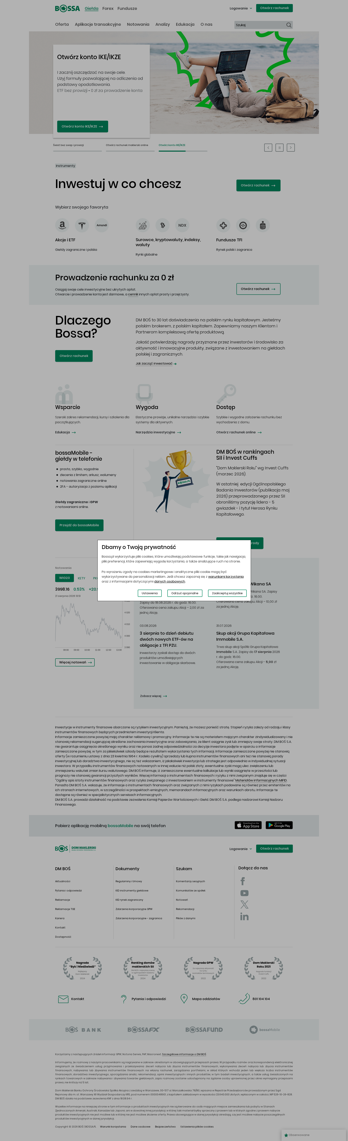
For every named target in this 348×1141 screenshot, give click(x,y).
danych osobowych (169, 581)
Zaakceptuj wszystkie (227, 593)
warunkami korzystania (226, 576)
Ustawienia (150, 593)
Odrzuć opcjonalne (184, 593)
